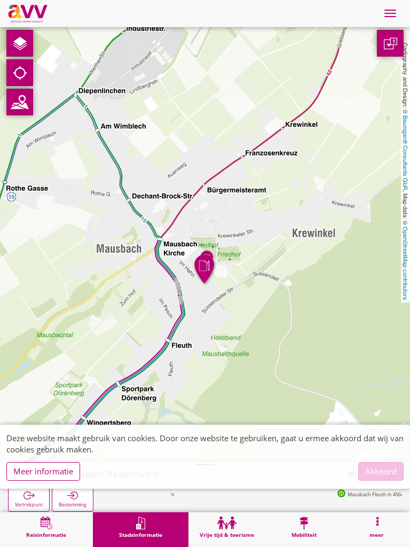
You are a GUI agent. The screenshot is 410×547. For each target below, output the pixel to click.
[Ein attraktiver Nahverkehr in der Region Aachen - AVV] (28, 13)
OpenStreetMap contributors (405, 263)
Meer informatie (43, 471)
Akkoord (381, 471)
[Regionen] (19, 102)
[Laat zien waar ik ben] (19, 72)
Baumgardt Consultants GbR (405, 152)
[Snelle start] (19, 43)
